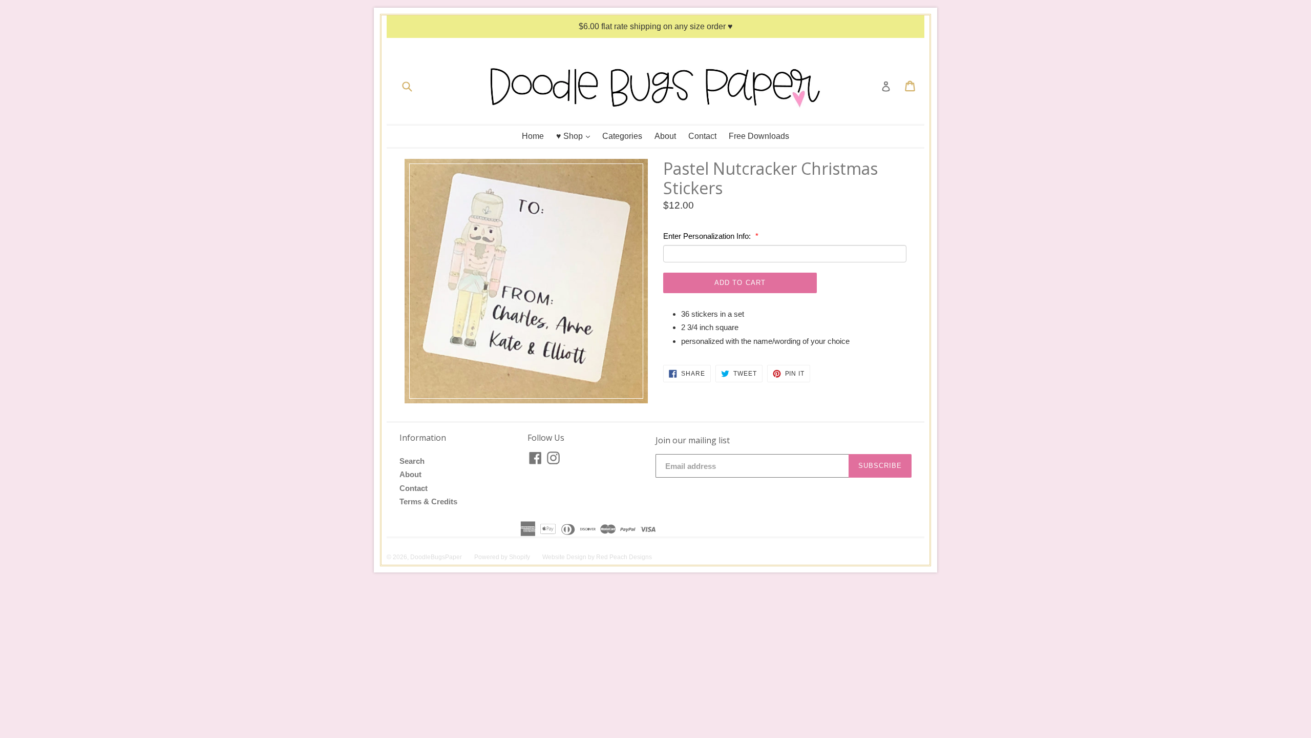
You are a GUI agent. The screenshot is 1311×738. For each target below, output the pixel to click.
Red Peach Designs (624, 557)
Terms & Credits (428, 501)
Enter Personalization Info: (708, 236)
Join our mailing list (693, 440)
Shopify (519, 557)
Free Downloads (759, 136)
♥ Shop (575, 135)
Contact (702, 136)
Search (412, 461)
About (665, 136)
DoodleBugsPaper (436, 557)
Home (533, 136)
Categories (622, 136)
